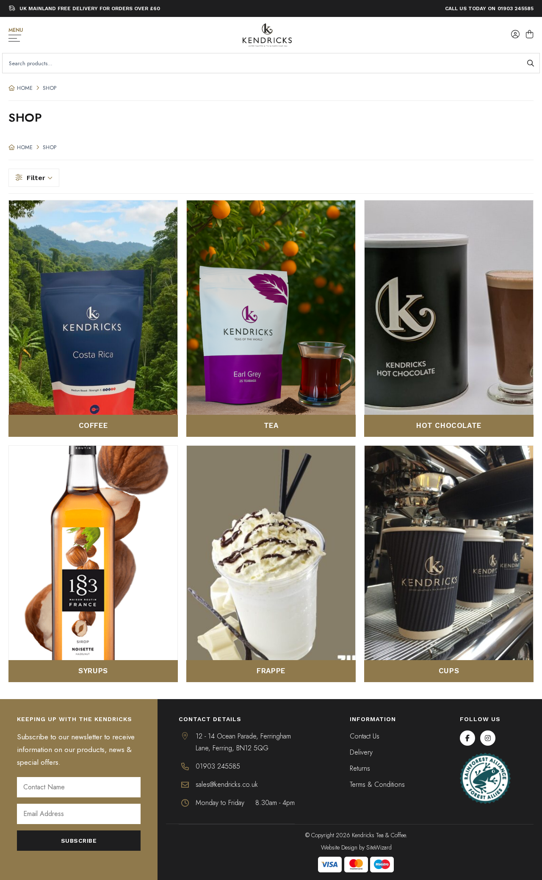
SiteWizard (379, 847)
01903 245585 (516, 8)
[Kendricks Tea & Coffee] (267, 35)
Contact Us (364, 736)
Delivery (361, 752)
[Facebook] (467, 738)
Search (530, 63)
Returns (360, 768)
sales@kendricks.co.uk (227, 784)
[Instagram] (487, 738)
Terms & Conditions (377, 784)
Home (25, 88)
